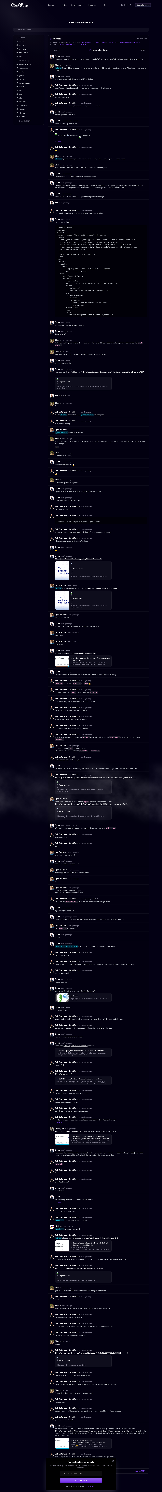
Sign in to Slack (90, 1486)
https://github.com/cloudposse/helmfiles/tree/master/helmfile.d (79, 1268)
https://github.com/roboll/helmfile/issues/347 (101, 1238)
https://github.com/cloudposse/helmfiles (124, 42)
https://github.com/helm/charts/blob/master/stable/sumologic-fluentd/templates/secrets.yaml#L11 (92, 1431)
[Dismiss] (113, 1461)
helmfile (57, 38)
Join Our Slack (81, 1480)
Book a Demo (142, 5)
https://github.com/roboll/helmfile (93, 42)
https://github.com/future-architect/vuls (70, 1131)
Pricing (64, 5)
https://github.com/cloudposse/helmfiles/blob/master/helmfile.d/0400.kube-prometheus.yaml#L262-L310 (95, 778)
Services (51, 5)
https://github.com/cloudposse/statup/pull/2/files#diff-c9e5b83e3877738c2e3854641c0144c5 (91, 1353)
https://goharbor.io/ (87, 991)
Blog (105, 5)
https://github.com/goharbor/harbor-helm (81, 653)
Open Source (76, 5)
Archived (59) (26, 121)
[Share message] (74, 56)
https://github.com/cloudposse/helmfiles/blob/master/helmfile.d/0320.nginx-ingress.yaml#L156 (91, 804)
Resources (92, 5)
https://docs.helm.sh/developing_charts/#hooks (100, 588)
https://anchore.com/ (63, 1074)
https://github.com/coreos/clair (76, 1046)
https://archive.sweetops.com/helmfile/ (71, 44)
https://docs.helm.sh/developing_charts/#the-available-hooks (78, 559)
